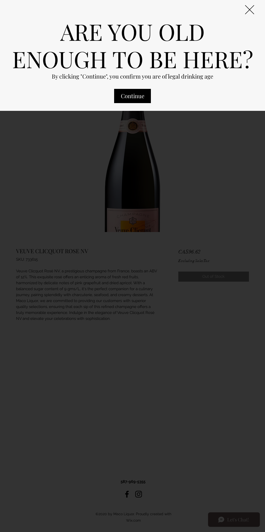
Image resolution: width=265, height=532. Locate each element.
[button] (249, 9)
